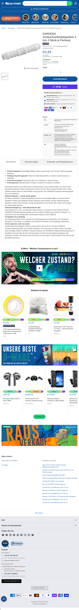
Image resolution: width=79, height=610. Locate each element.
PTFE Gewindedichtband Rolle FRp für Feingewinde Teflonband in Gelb (12, 331)
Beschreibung (11, 162)
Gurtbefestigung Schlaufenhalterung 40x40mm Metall (35, 329)
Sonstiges (11, 28)
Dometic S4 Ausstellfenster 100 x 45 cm (55, 487)
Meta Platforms (29, 403)
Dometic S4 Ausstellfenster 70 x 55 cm (55, 500)
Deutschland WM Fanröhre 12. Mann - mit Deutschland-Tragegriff (64, 329)
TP (29, 334)
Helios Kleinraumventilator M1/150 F (54, 475)
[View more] (39, 355)
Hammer (49, 403)
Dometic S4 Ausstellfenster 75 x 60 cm (55, 493)
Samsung (5, 403)
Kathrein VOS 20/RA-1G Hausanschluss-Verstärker (59, 496)
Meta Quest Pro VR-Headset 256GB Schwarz (34, 400)
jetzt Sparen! (39, 417)
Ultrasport (56, 334)
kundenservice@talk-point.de (11, 560)
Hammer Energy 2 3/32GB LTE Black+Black (55, 400)
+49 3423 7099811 (11, 574)
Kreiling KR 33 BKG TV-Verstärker (53, 481)
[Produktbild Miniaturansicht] (4, 76)
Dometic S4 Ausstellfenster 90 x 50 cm (55, 503)
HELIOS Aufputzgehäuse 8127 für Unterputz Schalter (59, 478)
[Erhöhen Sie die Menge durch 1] (60, 72)
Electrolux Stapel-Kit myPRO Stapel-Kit (55, 490)
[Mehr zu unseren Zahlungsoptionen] (62, 92)
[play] (39, 268)
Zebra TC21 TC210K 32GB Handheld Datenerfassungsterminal (54, 466)
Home (4, 28)
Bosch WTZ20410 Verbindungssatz (53, 484)
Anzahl (45, 67)
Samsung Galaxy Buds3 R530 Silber (11, 400)
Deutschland (38, 588)
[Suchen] (70, 3)
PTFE (4, 336)
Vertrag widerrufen (11, 581)
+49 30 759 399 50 (11, 555)
